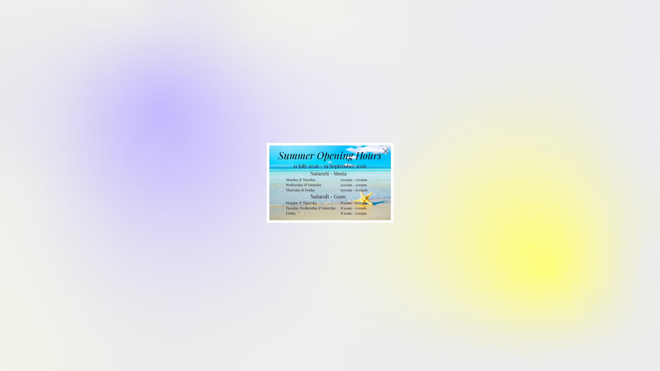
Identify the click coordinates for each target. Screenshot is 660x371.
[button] (386, 151)
